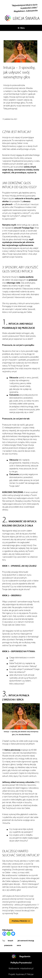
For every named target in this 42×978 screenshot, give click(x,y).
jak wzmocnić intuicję (26, 940)
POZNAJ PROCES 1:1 (21, 921)
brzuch (10, 940)
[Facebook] (4, 934)
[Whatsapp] (9, 934)
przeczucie (8, 945)
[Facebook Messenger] (13, 934)
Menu (22, 28)
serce (19, 945)
